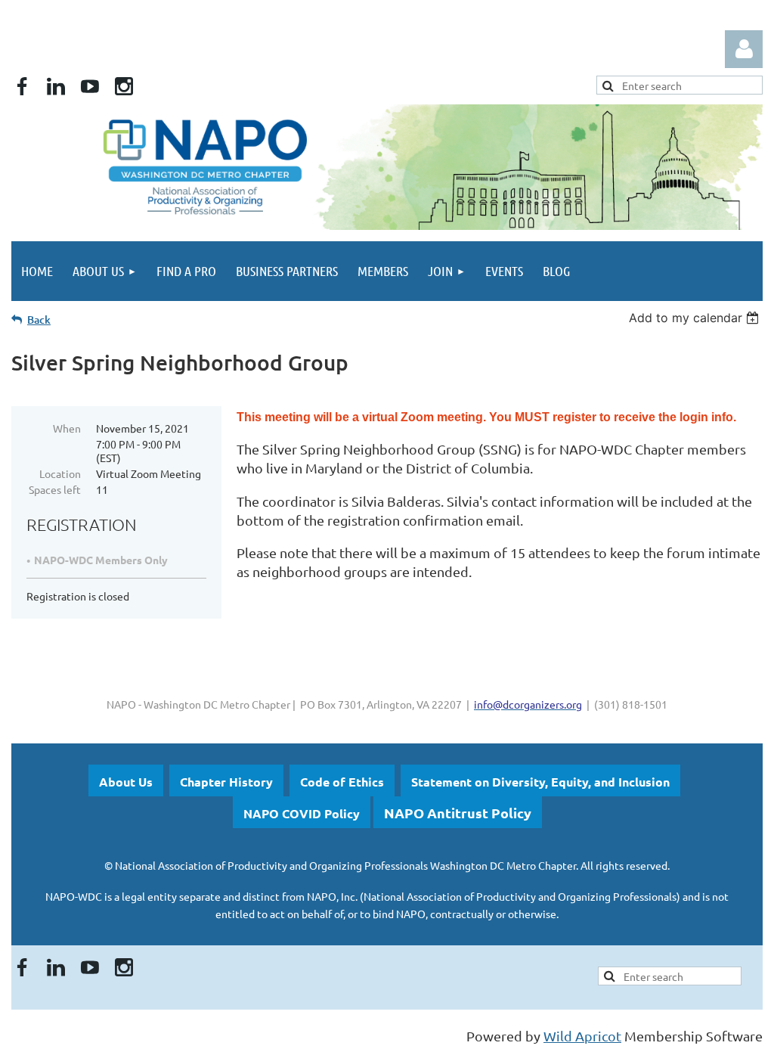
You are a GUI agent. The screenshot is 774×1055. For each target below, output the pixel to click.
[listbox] (696, 318)
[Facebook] (22, 86)
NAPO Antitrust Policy (457, 812)
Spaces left (55, 489)
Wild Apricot (582, 1036)
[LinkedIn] (56, 86)
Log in (744, 49)
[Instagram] (124, 86)
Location (60, 473)
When (67, 428)
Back (39, 319)
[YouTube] (90, 86)
